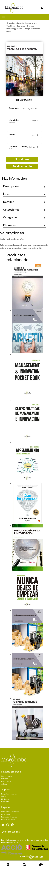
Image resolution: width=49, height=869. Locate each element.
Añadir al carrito (22, 166)
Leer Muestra (25, 100)
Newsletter (5, 802)
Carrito (41, 865)
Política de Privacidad (9, 817)
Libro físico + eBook (18, 146)
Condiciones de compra (10, 812)
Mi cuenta (8, 865)
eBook (12, 134)
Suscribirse (14, 108)
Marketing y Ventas (14, 29)
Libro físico (14, 120)
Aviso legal (5, 814)
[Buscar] (29, 7)
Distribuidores (6, 781)
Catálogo (4, 779)
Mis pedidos (5, 799)
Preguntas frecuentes (9, 794)
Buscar (24, 865)
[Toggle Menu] (3, 17)
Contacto (4, 796)
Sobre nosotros (6, 776)
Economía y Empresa (25, 26)
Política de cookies (8, 819)
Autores (4, 784)
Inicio (11, 23)
